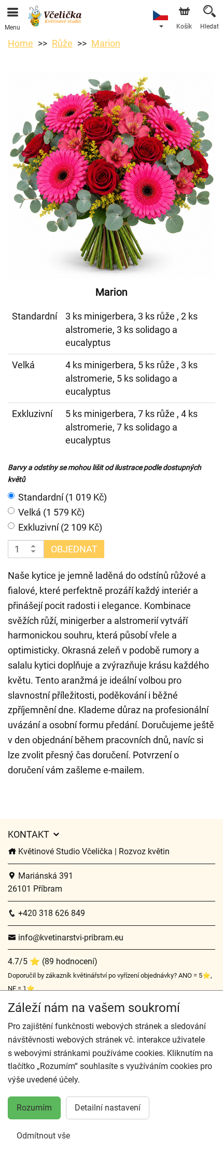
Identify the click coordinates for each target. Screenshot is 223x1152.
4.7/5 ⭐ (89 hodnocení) (52, 961)
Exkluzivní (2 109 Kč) (60, 527)
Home (20, 43)
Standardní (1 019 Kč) (62, 497)
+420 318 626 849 (50, 913)
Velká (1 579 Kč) (51, 512)
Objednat (74, 549)
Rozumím (34, 1108)
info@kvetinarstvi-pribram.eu (69, 937)
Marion (105, 43)
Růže (62, 43)
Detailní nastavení (108, 1108)
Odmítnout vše (43, 1136)
